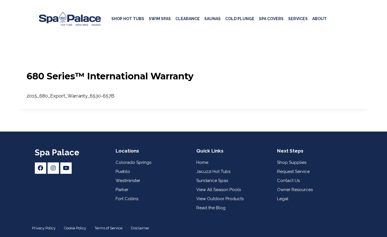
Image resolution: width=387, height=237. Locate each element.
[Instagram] (53, 168)
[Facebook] (40, 168)
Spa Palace (57, 152)
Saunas (212, 18)
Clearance (187, 18)
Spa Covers (271, 18)
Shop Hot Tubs (127, 18)
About (319, 18)
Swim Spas (160, 18)
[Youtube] (66, 168)
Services (298, 18)
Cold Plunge (239, 18)
